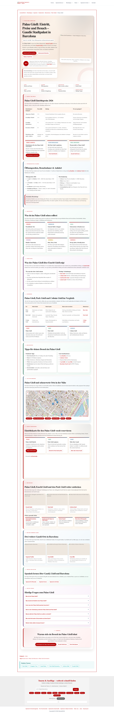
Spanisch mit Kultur (54, 581)
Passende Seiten (62, 90)
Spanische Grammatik (53, 708)
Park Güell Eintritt (53, 153)
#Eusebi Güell (25, 658)
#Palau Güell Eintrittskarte (44, 658)
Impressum (85, 708)
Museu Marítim (55, 418)
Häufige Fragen (79, 90)
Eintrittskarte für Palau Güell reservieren (45, 644)
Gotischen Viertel (80, 171)
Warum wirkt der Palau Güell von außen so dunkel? (38, 614)
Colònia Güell (63, 275)
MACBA (62, 418)
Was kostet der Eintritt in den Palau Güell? (36, 600)
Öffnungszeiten (44, 85)
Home (52, 2)
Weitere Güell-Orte (28, 56)
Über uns (76, 708)
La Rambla (47, 418)
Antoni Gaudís (49, 43)
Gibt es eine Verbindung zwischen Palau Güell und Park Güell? (41, 609)
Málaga (82, 692)
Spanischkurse (59, 2)
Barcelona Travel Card (65, 364)
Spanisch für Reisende (31, 581)
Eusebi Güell (39, 45)
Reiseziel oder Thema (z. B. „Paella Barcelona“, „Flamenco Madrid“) (54, 686)
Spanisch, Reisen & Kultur (66, 708)
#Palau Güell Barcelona (33, 658)
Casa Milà (70, 362)
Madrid (31, 692)
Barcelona (47, 12)
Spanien (35, 12)
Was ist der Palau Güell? (32, 596)
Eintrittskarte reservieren (32, 155)
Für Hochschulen (43, 708)
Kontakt (94, 2)
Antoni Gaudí (63, 279)
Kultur (76, 2)
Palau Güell (29, 418)
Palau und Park (27, 90)
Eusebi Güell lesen (75, 153)
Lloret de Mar (62, 692)
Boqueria (69, 418)
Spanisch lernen (84, 2)
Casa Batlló (62, 362)
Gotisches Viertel (64, 358)
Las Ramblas (71, 171)
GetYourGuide (34, 456)
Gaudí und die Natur (64, 277)
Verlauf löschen (61, 698)
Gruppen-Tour (34, 666)
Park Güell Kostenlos (54, 666)
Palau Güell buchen (31, 450)
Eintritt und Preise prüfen (29, 53)
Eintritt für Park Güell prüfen (55, 450)
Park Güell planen (74, 644)
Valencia (55, 692)
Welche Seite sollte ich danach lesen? (35, 623)
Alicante (76, 692)
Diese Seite (85, 310)
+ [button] (27, 392)
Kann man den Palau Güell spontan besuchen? (37, 605)
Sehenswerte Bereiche (43, 53)
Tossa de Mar (70, 692)
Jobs (80, 708)
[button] (63, 3)
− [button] (27, 394)
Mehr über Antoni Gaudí (76, 450)
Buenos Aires (57, 695)
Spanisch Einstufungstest (32, 708)
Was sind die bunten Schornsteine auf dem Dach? (38, 618)
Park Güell (53, 12)
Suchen (75, 689)
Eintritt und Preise (28, 85)
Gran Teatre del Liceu (38, 418)
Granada (44, 692)
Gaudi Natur (43, 666)
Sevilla (49, 692)
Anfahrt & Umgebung (46, 90)
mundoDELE (23, 12)
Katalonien (41, 12)
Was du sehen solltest (63, 85)
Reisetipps (68, 2)
